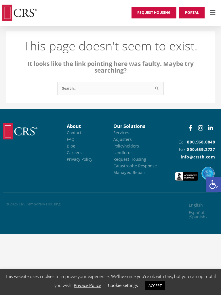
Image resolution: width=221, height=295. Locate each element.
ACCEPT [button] (155, 285)
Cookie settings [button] (123, 285)
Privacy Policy (87, 285)
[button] (213, 184)
